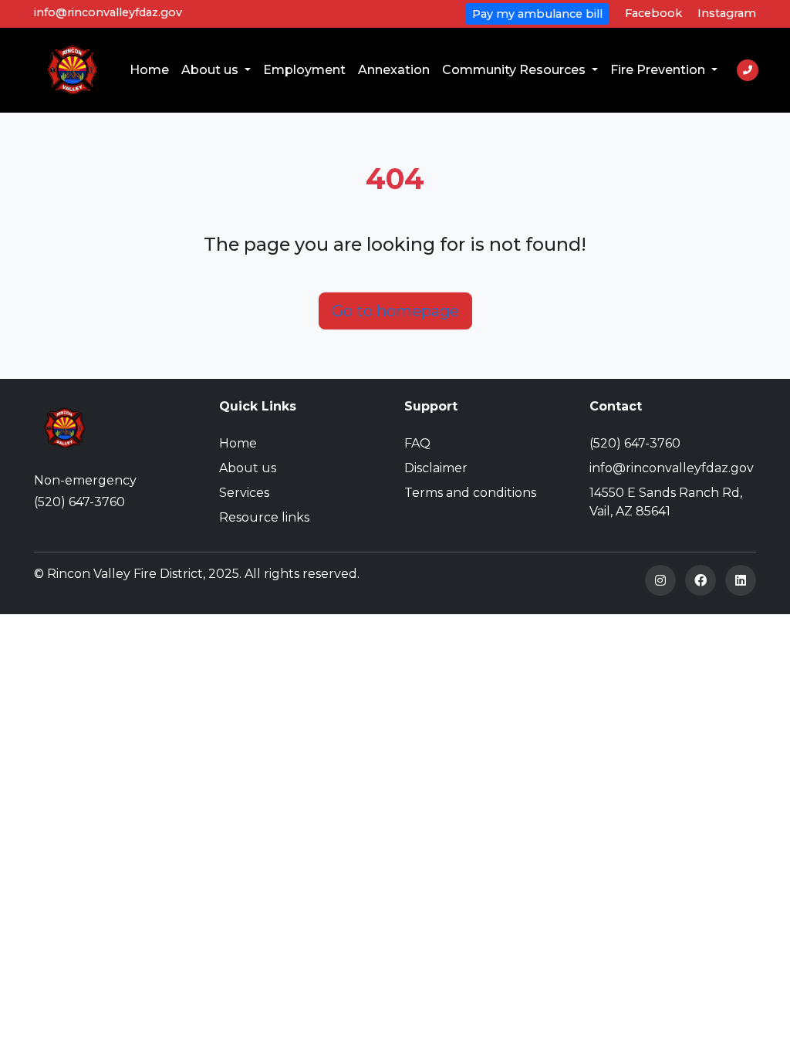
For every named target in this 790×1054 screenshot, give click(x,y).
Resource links (264, 517)
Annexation (394, 69)
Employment (304, 69)
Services (244, 492)
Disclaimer (436, 468)
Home (149, 69)
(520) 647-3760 (79, 502)
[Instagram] (660, 580)
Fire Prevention (659, 69)
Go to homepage (395, 311)
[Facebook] (700, 580)
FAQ (417, 443)
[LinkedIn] (740, 580)
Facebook (653, 13)
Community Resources (515, 69)
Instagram (726, 13)
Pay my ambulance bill (537, 14)
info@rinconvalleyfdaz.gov (108, 12)
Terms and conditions (470, 492)
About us (211, 69)
